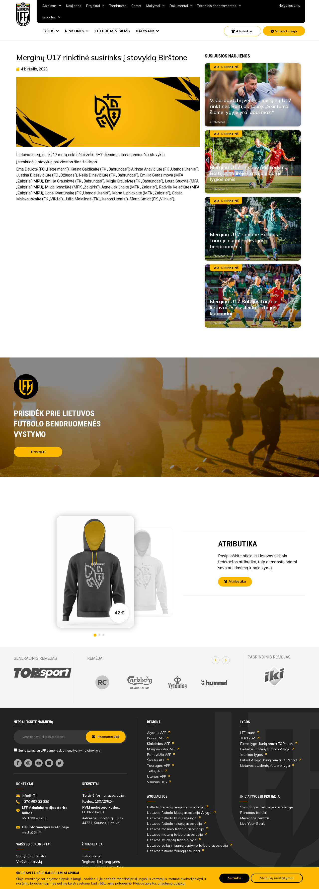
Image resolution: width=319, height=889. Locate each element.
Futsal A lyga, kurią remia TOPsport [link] (268, 760)
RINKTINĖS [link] (74, 31)
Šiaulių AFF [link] (156, 760)
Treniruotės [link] (117, 6)
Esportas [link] (49, 17)
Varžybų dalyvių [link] (29, 861)
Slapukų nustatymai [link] (277, 878)
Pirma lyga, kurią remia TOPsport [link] (266, 743)
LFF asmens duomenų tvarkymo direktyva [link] (70, 750)
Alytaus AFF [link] (156, 732)
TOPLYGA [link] (247, 738)
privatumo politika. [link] (171, 883)
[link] (23, 14)
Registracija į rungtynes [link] (101, 861)
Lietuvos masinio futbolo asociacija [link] (175, 829)
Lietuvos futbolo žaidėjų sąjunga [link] (173, 851)
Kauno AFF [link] (155, 738)
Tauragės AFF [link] (158, 765)
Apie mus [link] (49, 6)
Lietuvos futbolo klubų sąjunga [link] (172, 818)
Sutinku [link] (234, 878)
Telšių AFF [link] (155, 771)
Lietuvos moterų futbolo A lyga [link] (265, 749)
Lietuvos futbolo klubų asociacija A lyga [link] (179, 812)
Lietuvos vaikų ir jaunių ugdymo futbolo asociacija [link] (187, 845)
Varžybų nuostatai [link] (31, 856)
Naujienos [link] (73, 6)
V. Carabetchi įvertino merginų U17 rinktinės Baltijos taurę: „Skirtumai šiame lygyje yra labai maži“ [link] (251, 106)
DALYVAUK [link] (145, 31)
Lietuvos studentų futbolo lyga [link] (265, 765)
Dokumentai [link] (178, 6)
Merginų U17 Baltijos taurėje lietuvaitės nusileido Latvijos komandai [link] (243, 307)
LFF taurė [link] (247, 732)
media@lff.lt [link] (31, 832)
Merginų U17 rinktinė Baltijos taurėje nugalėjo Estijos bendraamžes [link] (244, 240)
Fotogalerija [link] (91, 856)
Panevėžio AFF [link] (159, 754)
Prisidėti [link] (38, 452)
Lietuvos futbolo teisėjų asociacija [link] (174, 823)
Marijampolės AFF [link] (161, 749)
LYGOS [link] (48, 31)
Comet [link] (136, 6)
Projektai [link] (93, 6)
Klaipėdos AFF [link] (158, 743)
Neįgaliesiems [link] (289, 5)
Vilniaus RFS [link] (157, 782)
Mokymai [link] (153, 6)
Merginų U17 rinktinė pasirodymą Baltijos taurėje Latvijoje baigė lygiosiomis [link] (249, 173)
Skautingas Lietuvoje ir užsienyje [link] (266, 807)
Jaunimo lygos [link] (251, 754)
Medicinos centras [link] (255, 818)
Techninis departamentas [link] (216, 6)
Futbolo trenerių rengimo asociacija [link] (175, 807)
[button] (216, 660)
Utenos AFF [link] (156, 776)
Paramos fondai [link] (253, 812)
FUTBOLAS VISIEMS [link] (112, 31)
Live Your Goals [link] (252, 823)
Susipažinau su (59, 750)
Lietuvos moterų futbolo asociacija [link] (175, 834)
